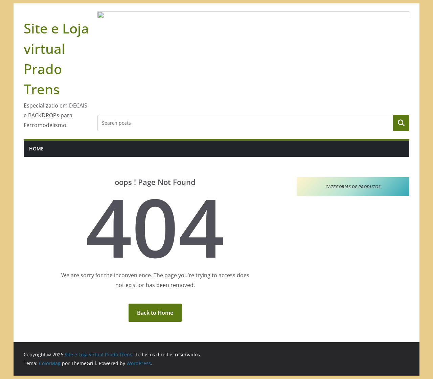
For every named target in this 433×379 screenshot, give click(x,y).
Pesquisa (401, 123)
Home (36, 148)
